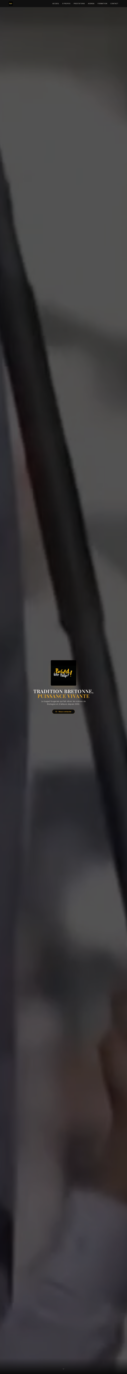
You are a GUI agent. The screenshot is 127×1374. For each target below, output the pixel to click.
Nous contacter (65, 712)
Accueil (55, 3)
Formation (102, 3)
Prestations (79, 3)
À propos (66, 3)
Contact (114, 3)
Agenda (91, 3)
